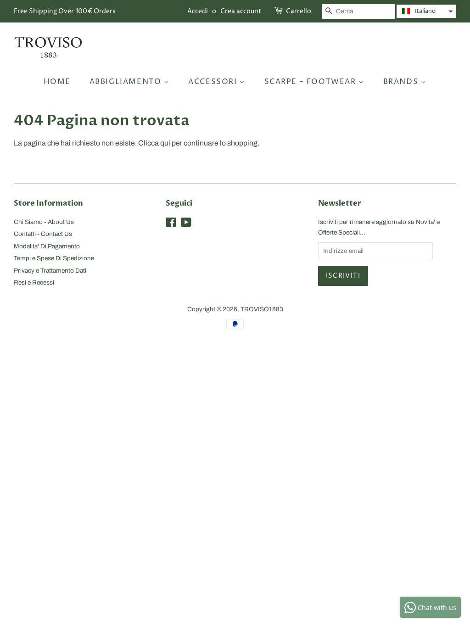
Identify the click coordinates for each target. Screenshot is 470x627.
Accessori (214, 82)
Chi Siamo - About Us (44, 221)
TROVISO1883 (262, 309)
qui (165, 143)
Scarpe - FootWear (311, 82)
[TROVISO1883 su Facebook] (171, 224)
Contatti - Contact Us (43, 233)
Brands (402, 82)
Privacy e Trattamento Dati (50, 270)
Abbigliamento (127, 82)
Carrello (298, 11)
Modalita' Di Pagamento (47, 246)
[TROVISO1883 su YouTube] (186, 224)
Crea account (241, 11)
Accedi (197, 11)
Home (57, 82)
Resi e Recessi (34, 282)
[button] (426, 11)
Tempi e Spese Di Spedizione (54, 258)
